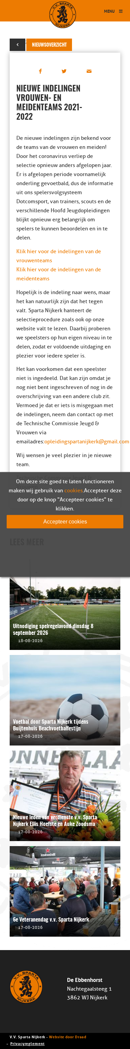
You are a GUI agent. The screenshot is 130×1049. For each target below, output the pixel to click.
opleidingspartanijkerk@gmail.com (86, 441)
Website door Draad (67, 1036)
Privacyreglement (27, 1043)
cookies (73, 490)
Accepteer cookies (65, 521)
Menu (109, 11)
